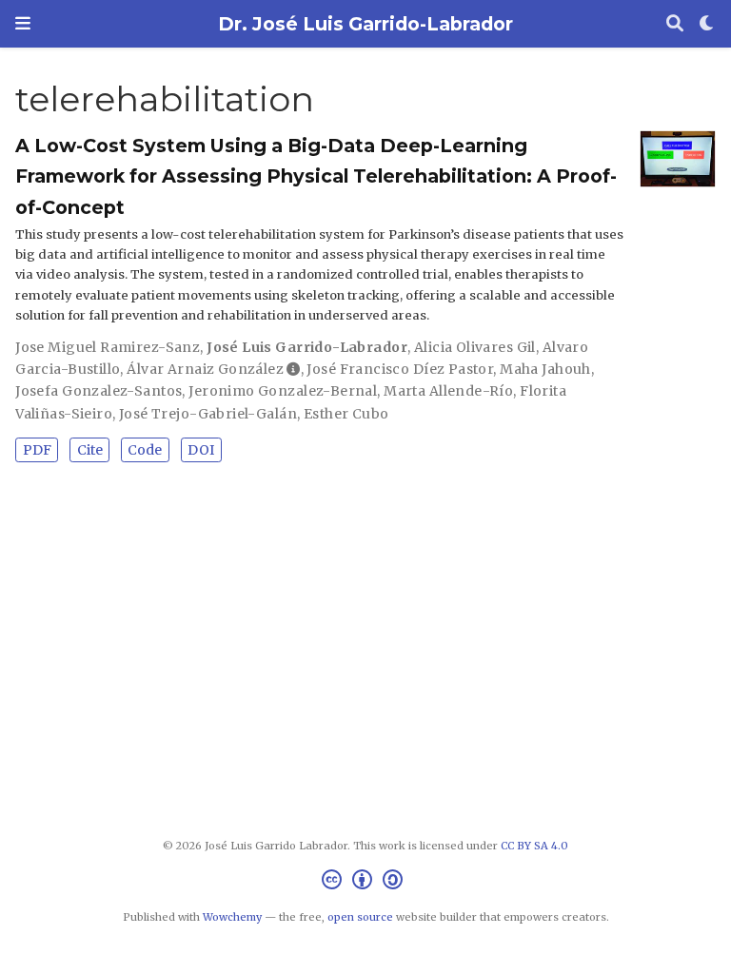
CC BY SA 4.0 (534, 845)
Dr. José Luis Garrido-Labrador (365, 23)
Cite (90, 449)
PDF (37, 449)
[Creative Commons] (366, 882)
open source (360, 917)
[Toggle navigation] (22, 23)
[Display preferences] (707, 24)
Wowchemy (232, 917)
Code (145, 449)
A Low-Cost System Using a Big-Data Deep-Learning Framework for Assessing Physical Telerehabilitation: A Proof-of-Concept (316, 176)
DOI (201, 449)
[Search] (674, 24)
